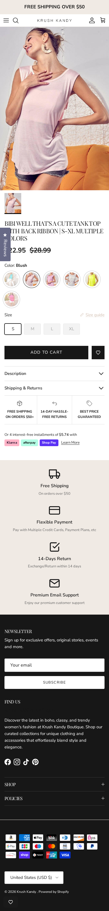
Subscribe (54, 682)
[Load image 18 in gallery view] (54, 108)
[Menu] (6, 20)
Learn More (70, 442)
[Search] (18, 20)
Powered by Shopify (54, 891)
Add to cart (46, 352)
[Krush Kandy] (55, 20)
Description (15, 373)
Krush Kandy (27, 891)
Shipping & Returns (23, 388)
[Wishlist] (10, 902)
